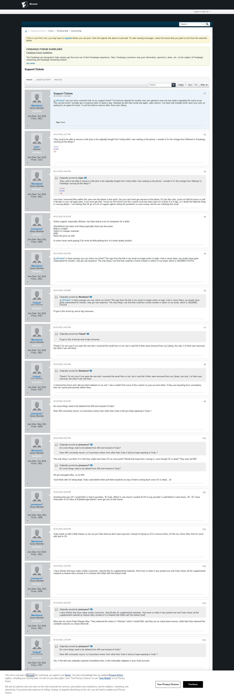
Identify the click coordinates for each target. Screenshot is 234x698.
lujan (36, 146)
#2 (205, 135)
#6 (205, 291)
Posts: (34, 118)
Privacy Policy (116, 675)
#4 (205, 217)
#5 (205, 254)
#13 (204, 566)
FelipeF (61, 100)
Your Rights (105, 678)
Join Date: (32, 116)
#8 (205, 364)
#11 (204, 492)
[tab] (29, 80)
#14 (204, 603)
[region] (117, 684)
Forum (50, 31)
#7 (205, 327)
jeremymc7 (37, 229)
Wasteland (37, 105)
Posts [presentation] (29, 80)
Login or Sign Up (201, 12)
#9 (205, 401)
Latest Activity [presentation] (43, 80)
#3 (205, 171)
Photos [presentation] (58, 80)
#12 (204, 529)
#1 (205, 93)
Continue (193, 684)
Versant (30, 675)
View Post (85, 178)
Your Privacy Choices (168, 684)
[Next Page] (196, 85)
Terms (68, 675)
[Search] (207, 24)
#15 (204, 640)
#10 (204, 438)
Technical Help (62, 31)
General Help (76, 31)
